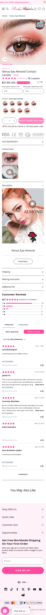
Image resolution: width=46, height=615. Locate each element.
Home (4, 16)
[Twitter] (23, 589)
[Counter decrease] (4, 120)
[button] (3, 9)
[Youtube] (35, 589)
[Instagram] (6, 589)
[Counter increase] (14, 120)
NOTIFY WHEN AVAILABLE (31, 121)
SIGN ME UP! (23, 570)
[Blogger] (40, 589)
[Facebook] (17, 589)
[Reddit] (23, 595)
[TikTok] (12, 589)
